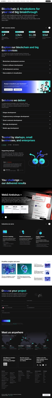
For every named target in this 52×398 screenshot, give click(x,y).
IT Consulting (3, 388)
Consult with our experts (8, 89)
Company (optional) (29, 300)
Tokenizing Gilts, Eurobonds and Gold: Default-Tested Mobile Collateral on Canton (39, 272)
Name (2, 300)
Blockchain (36, 372)
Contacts (44, 382)
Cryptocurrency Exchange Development (5, 380)
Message (3, 310)
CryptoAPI (28, 376)
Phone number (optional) (5, 305)
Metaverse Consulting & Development (13, 382)
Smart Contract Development (4, 375)
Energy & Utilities (37, 375)
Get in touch (48, 1)
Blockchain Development (5, 372)
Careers (44, 379)
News (44, 375)
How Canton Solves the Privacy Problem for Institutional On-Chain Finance (24, 277)
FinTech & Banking (20, 372)
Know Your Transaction (30, 372)
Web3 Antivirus (11, 194)
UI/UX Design (11, 379)
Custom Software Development (4, 384)
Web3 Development (4, 377)
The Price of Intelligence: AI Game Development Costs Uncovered (8, 277)
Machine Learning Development (12, 373)
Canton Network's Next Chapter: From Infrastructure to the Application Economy (39, 265)
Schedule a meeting (18, 89)
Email (27, 305)
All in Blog (48, 261)
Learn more (10, 395)
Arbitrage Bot (28, 375)
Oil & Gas (19, 379)
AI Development (12, 374)
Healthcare (19, 376)
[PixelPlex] (3, 1)
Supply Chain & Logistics (21, 375)
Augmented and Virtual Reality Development (13, 378)
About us (44, 372)
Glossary (44, 376)
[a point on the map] (10, 339)
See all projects (37, 382)
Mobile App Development (5, 385)
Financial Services (37, 376)
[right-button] (49, 28)
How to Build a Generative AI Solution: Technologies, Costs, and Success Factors (39, 279)
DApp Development (4, 382)
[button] (26, 61)
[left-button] (46, 28)
